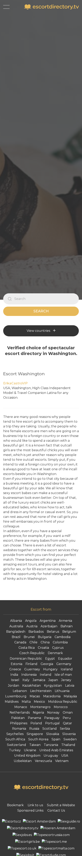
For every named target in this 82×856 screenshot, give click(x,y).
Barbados (36, 631)
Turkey (15, 750)
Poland (36, 723)
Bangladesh (15, 631)
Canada (20, 642)
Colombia (60, 642)
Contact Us (56, 810)
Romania (19, 728)
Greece (15, 669)
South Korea (38, 739)
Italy (25, 680)
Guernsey (32, 669)
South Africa (15, 739)
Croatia (43, 648)
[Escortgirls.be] (27, 841)
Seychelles (14, 734)
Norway (53, 712)
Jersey (66, 680)
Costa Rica (27, 648)
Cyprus (57, 648)
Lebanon (20, 691)
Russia (34, 728)
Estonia (16, 664)
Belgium (69, 631)
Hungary (50, 669)
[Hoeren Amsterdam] (57, 828)
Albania (16, 621)
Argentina (48, 621)
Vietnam (61, 761)
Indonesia (29, 675)
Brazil (16, 637)
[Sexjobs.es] (22, 835)
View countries (38, 331)
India (14, 675)
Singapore (35, 734)
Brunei (29, 637)
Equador (65, 658)
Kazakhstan (31, 685)
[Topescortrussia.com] (52, 835)
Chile (33, 642)
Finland (31, 664)
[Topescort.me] (54, 841)
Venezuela (43, 761)
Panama (34, 718)
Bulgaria (44, 637)
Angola (30, 621)
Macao (35, 696)
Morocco (61, 707)
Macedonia (52, 696)
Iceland (67, 669)
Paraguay (52, 718)
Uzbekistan (23, 761)
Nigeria (38, 712)
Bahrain (67, 626)
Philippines (18, 723)
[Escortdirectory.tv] (22, 828)
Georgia (47, 664)
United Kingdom (27, 755)
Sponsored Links (30, 810)
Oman (68, 712)
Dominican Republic (26, 658)
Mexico (39, 701)
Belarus (53, 631)
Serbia (65, 728)
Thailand (68, 745)
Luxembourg (15, 696)
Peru (67, 718)
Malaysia (70, 696)
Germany (63, 664)
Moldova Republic (62, 701)
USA (64, 755)
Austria (31, 626)
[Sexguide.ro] (69, 821)
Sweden (70, 739)
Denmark (55, 653)
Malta (26, 701)
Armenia (65, 621)
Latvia (69, 685)
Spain (56, 739)
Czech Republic (32, 653)
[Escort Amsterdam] (39, 821)
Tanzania (51, 745)
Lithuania (62, 691)
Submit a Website (61, 805)
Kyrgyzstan (53, 685)
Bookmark (15, 805)
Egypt (50, 658)
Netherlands (20, 712)
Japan (53, 680)
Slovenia (69, 734)
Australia (16, 626)
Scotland (49, 728)
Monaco (20, 707)
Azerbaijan (49, 626)
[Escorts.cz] (11, 821)
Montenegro (40, 707)
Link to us (35, 805)
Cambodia (62, 637)
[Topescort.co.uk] (22, 848)
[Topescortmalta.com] (56, 848)
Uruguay (51, 755)
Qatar (67, 723)
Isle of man (63, 675)
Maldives (12, 701)
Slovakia (52, 734)
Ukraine (30, 750)
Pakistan (18, 718)
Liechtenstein (41, 691)
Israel (15, 680)
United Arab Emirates (56, 750)
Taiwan (35, 745)
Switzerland (16, 745)
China (45, 642)
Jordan (13, 685)
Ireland (45, 675)
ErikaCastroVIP (15, 383)
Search (41, 311)
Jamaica (39, 680)
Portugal (52, 723)
